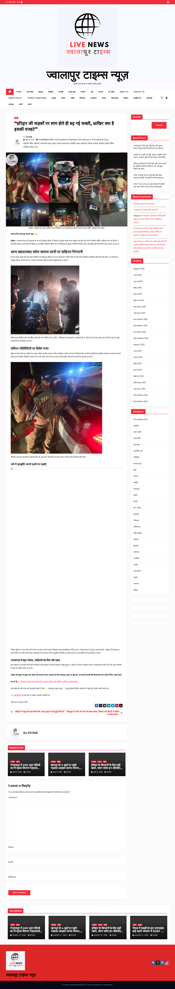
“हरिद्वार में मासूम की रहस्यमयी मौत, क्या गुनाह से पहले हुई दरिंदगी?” (40, 712)
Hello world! (149, 204)
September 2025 (140, 338)
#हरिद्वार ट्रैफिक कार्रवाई (89, 143)
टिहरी (135, 495)
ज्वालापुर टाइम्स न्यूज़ (88, 74)
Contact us (138, 92)
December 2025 (140, 319)
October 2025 (139, 332)
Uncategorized (140, 419)
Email (11, 862)
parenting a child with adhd (145, 241)
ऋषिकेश (50, 92)
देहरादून (40, 92)
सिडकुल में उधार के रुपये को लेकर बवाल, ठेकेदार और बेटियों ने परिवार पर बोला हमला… (50, 682)
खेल (92, 92)
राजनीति (60, 92)
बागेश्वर (63, 98)
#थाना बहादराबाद (63, 143)
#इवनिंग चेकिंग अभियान (31, 143)
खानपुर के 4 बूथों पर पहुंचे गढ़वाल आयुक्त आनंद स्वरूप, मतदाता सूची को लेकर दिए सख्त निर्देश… (66, 769)
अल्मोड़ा (53, 98)
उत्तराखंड (53, 761)
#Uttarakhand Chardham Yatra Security (73, 140)
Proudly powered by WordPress (74, 985)
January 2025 (139, 389)
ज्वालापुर (11, 104)
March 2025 (138, 376)
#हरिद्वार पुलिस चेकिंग (106, 143)
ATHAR (29, 137)
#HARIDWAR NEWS (46, 140)
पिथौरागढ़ (82, 98)
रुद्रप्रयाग (93, 98)
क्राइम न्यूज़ (72, 92)
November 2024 (140, 402)
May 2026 (137, 288)
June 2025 (137, 357)
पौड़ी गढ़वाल (114, 98)
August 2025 (139, 345)
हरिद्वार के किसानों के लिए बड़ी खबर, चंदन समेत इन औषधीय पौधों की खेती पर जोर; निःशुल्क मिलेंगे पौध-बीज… (106, 769)
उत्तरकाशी (149, 98)
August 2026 (139, 269)
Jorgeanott (138, 210)
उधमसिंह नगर (137, 98)
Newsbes (96, 985)
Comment (13, 798)
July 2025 (137, 351)
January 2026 (139, 313)
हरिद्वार (16, 118)
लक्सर (29, 104)
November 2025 (140, 326)
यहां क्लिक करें (18, 695)
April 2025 (137, 370)
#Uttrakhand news (100, 140)
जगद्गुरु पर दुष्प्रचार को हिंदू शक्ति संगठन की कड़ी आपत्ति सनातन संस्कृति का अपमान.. (149, 219)
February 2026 (139, 307)
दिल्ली (135, 502)
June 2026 (137, 281)
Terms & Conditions (36, 98)
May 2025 (137, 364)
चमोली (72, 98)
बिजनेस (136, 546)
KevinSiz (137, 204)
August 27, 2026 (19, 935)
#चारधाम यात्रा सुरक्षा (48, 143)
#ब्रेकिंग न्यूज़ (75, 143)
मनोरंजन (83, 92)
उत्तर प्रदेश (30, 92)
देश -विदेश (111, 92)
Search (137, 117)
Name (11, 847)
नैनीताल (125, 98)
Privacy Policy (15, 98)
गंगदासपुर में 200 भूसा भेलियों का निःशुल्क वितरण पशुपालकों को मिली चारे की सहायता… (25, 768)
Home (18, 92)
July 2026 (137, 275)
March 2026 (138, 300)
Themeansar (107, 985)
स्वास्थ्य (101, 92)
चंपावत (104, 98)
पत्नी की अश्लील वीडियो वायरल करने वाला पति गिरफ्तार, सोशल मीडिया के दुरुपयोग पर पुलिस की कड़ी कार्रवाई (148, 232)
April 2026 (137, 294)
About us (124, 92)
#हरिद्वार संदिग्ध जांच (30, 147)
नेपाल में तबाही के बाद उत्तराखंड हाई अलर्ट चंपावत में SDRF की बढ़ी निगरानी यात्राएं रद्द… (148, 931)
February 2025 (139, 383)
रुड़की (20, 104)
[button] (162, 98)
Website (12, 877)
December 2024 (140, 395)
